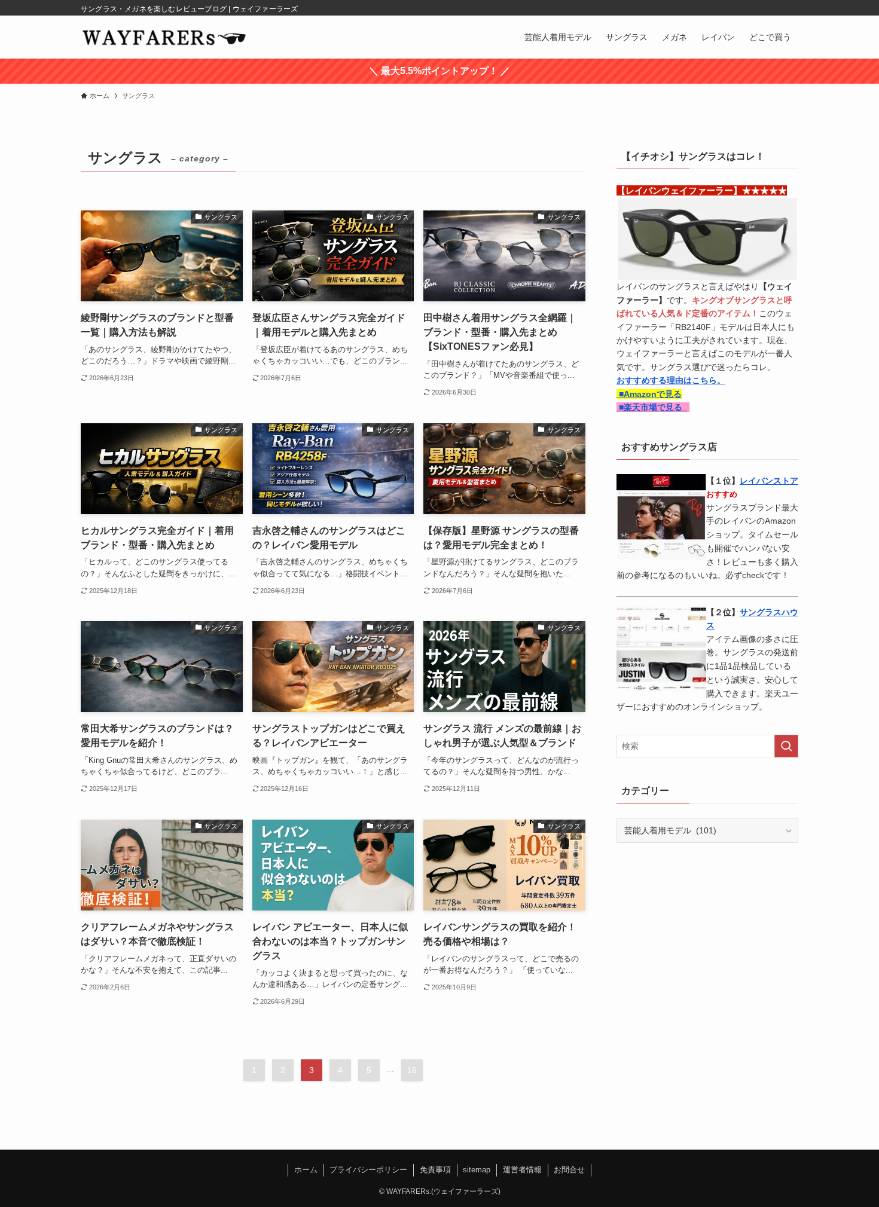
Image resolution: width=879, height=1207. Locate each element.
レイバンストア (769, 480)
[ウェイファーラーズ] (164, 37)
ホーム (306, 1169)
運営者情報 (522, 1169)
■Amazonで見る (649, 394)
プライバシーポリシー (368, 1169)
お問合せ (569, 1169)
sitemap (476, 1169)
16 (412, 1070)
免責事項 (435, 1169)
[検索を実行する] (786, 746)
